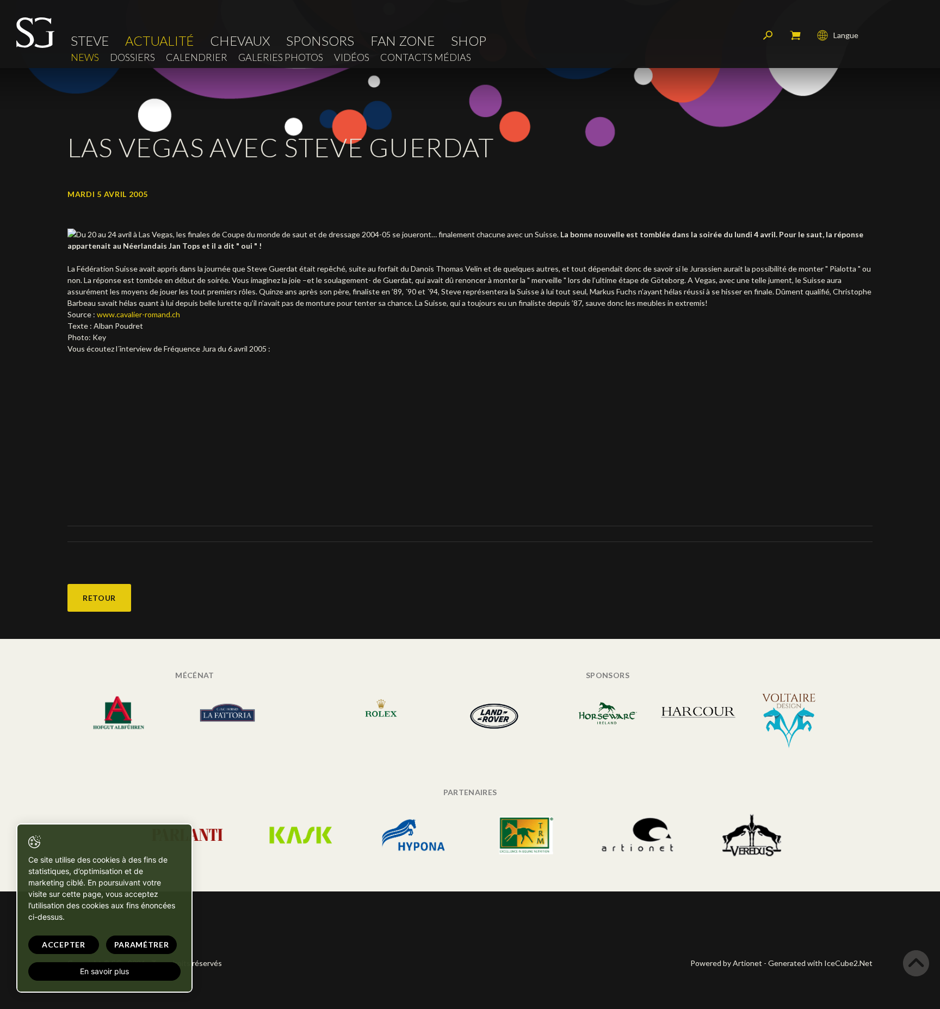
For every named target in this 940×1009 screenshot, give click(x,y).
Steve (90, 40)
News (85, 57)
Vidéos (351, 57)
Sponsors (320, 40)
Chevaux (240, 40)
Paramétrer (141, 944)
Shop (468, 40)
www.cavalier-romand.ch (138, 314)
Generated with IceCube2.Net (820, 963)
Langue (845, 35)
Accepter (63, 944)
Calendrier (196, 57)
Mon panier (795, 35)
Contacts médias (425, 57)
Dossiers (132, 57)
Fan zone (402, 40)
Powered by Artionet (726, 963)
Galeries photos (280, 57)
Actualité (159, 40)
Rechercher (768, 35)
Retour (99, 597)
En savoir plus (104, 971)
